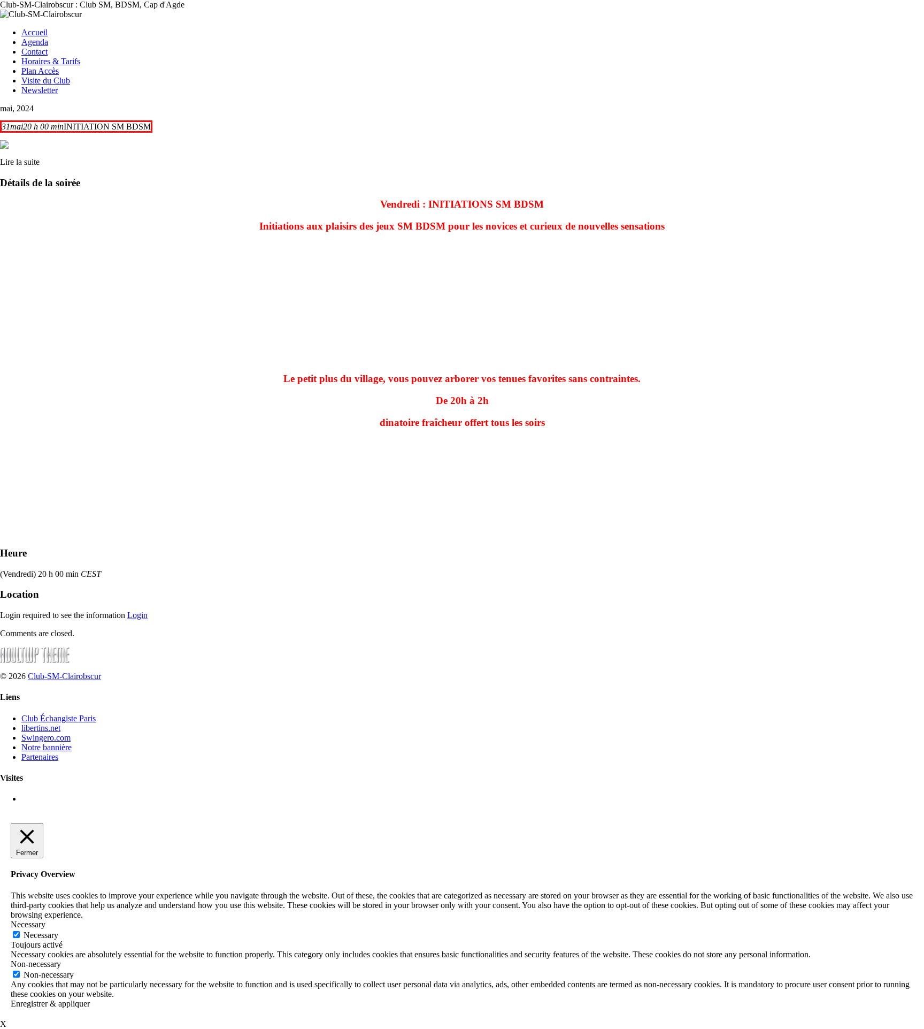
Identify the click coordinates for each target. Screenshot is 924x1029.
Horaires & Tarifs (50, 61)
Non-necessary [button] (36, 964)
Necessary (41, 935)
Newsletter (39, 90)
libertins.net (40, 728)
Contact (34, 51)
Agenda (34, 42)
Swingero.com (46, 737)
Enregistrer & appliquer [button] (50, 1003)
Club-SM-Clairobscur (64, 676)
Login (137, 615)
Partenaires (39, 756)
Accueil (34, 32)
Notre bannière (46, 747)
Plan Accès (40, 70)
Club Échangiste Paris (58, 718)
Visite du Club (45, 80)
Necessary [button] (28, 924)
